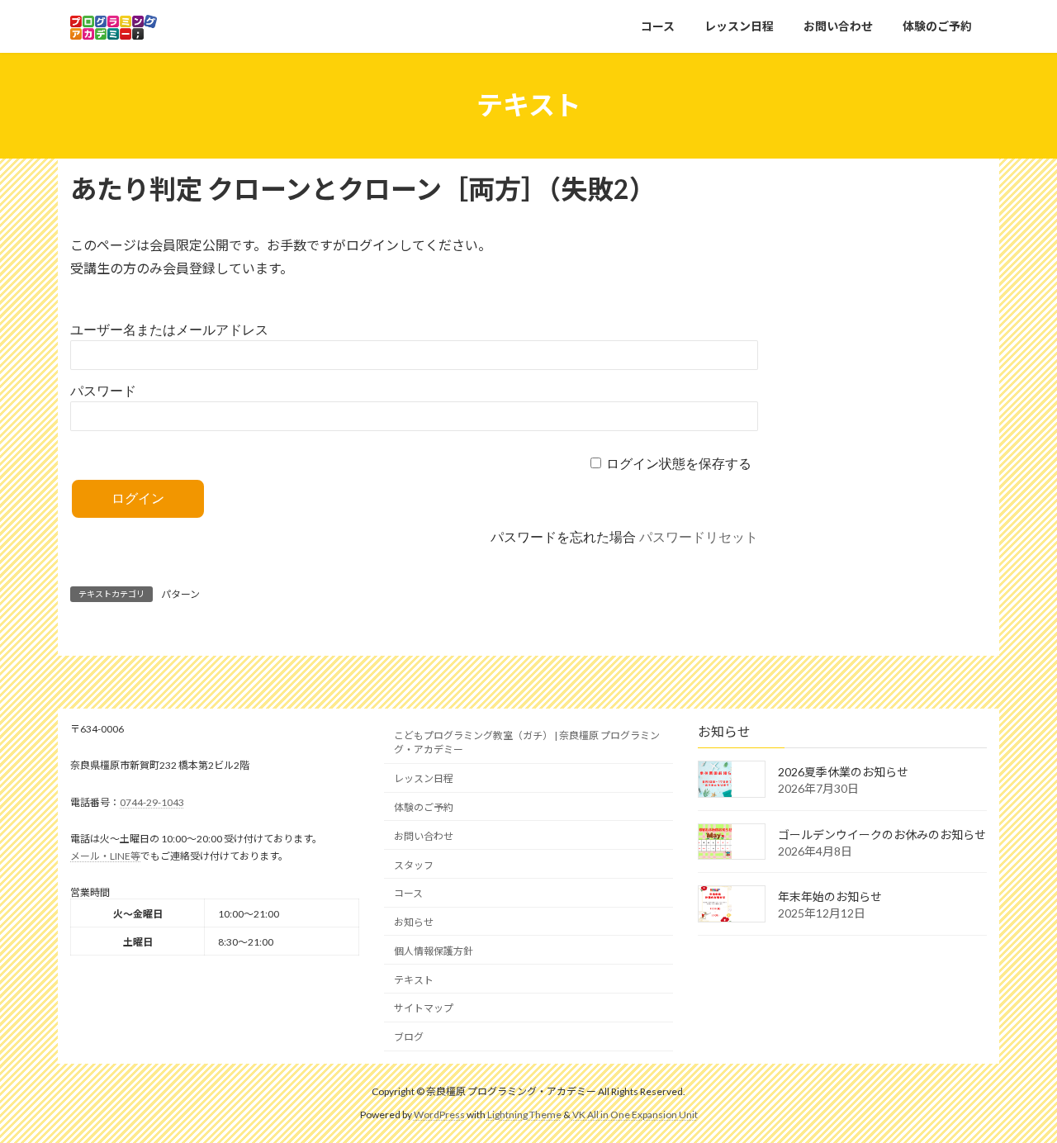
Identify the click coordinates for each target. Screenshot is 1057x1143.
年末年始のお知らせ (830, 896)
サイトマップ (423, 1008)
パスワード (103, 391)
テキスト (414, 979)
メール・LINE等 (105, 855)
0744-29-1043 (152, 801)
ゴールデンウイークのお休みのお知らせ (882, 834)
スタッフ (414, 864)
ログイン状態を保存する (678, 464)
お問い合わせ (423, 835)
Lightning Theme (524, 1114)
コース (408, 893)
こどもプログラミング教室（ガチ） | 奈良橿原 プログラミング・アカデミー (527, 742)
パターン (180, 594)
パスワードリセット (698, 537)
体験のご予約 (423, 807)
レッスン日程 (423, 778)
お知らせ (414, 922)
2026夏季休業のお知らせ (843, 772)
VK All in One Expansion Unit (635, 1114)
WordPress (439, 1114)
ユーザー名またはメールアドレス (169, 330)
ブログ (409, 1037)
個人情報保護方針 (433, 950)
